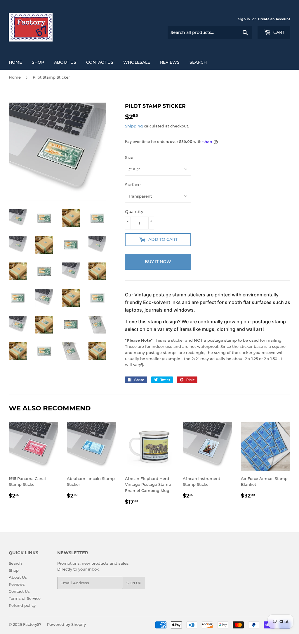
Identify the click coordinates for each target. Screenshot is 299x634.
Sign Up (133, 583)
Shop (14, 570)
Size (129, 157)
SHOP (38, 62)
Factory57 (32, 624)
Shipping (134, 126)
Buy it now (158, 261)
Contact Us (99, 62)
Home (15, 77)
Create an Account (274, 19)
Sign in (244, 19)
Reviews (170, 62)
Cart (278, 32)
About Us (65, 62)
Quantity (134, 211)
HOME (15, 62)
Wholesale (136, 62)
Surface (133, 184)
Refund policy (22, 605)
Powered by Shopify (66, 624)
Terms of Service (25, 598)
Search (198, 62)
